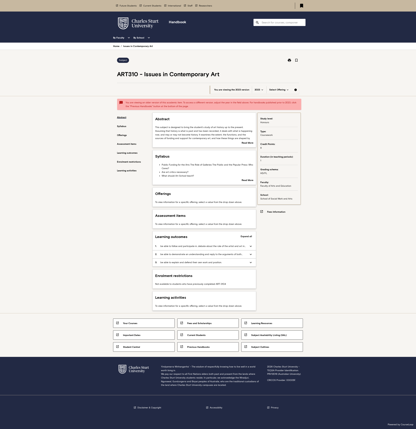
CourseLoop (407, 424)
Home (116, 46)
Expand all (246, 236)
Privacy (275, 407)
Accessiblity (216, 407)
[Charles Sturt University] (138, 24)
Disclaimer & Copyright (149, 407)
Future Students (128, 5)
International (174, 5)
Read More (247, 143)
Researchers (205, 5)
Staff (190, 5)
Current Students (152, 5)
